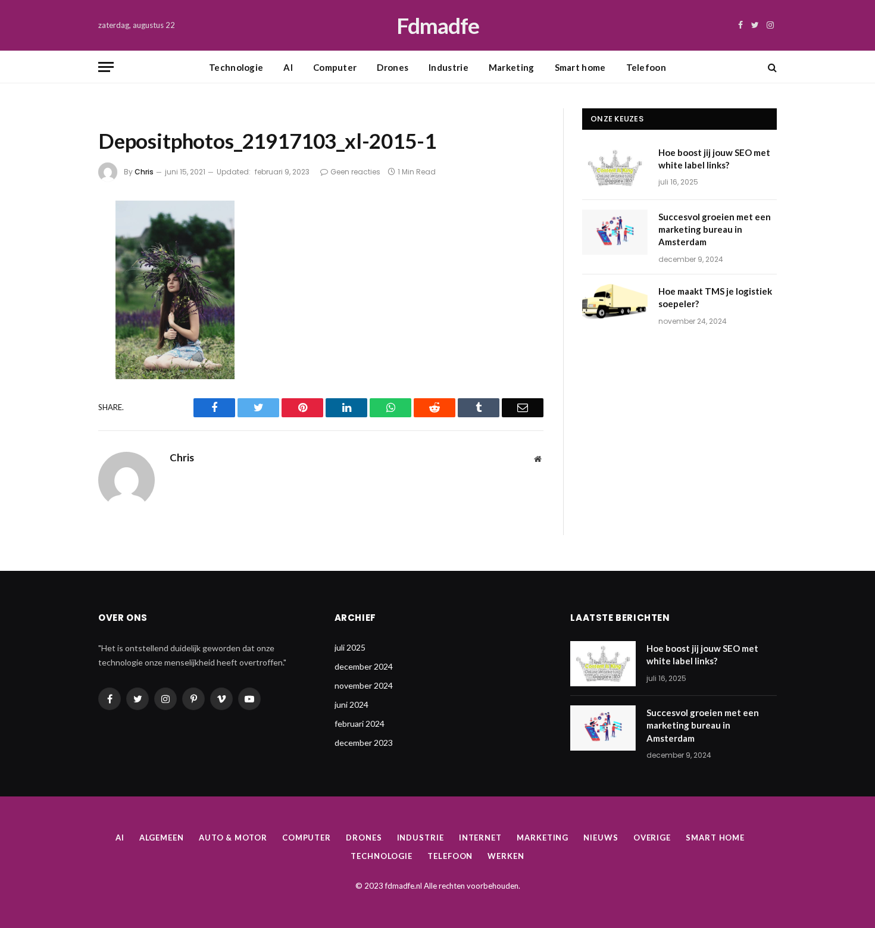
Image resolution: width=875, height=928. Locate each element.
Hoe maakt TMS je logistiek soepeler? (715, 297)
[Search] (771, 67)
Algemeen (161, 837)
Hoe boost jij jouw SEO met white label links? (714, 158)
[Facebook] (58, 242)
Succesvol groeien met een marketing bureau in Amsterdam (714, 229)
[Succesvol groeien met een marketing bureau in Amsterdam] (615, 232)
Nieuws (600, 837)
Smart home (580, 67)
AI (288, 67)
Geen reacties (355, 172)
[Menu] (106, 67)
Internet (480, 837)
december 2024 (364, 666)
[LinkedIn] (58, 305)
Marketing (512, 67)
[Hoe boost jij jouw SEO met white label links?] (615, 167)
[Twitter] (58, 274)
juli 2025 (350, 647)
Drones (392, 67)
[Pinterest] (58, 337)
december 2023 (364, 743)
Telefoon (646, 67)
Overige (652, 837)
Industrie (448, 67)
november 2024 (364, 685)
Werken (506, 856)
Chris (144, 172)
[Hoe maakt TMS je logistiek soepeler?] (615, 306)
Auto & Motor (233, 837)
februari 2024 (360, 723)
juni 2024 (351, 704)
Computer (335, 67)
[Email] (58, 368)
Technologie (236, 67)
